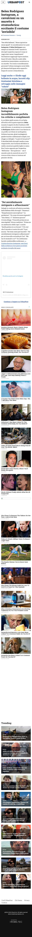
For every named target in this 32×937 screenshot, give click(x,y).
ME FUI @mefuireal (8, 292)
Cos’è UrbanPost (7, 900)
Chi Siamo (18, 900)
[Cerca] (29, 2)
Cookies (4, 903)
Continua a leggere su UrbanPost (16, 302)
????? (15, 295)
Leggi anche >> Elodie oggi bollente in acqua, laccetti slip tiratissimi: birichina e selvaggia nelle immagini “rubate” (15, 81)
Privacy (26, 900)
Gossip (19, 35)
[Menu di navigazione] (3, 2)
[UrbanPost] (16, 2)
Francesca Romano (9, 35)
